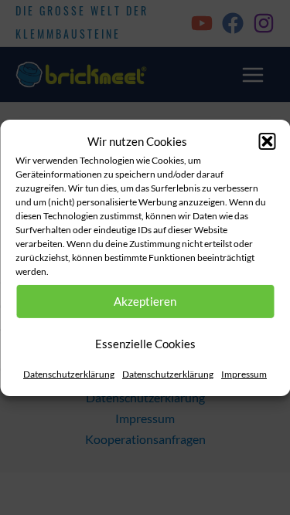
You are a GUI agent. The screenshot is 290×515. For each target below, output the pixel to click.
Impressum (244, 374)
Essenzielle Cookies (145, 344)
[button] (267, 141)
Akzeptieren (145, 301)
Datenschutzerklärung (68, 374)
